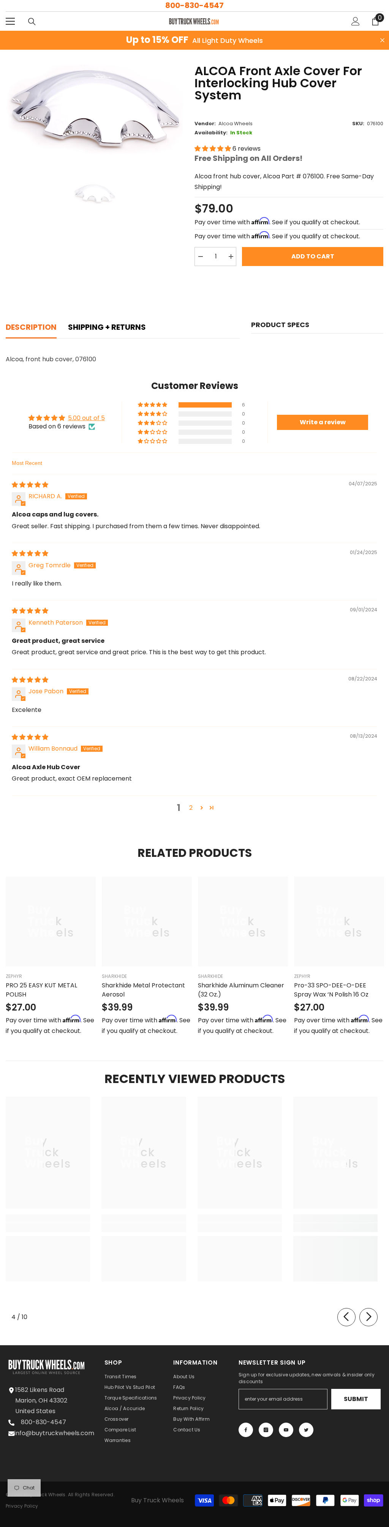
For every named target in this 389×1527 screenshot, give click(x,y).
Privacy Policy (22, 1506)
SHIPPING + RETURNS (107, 327)
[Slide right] (368, 1317)
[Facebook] (246, 1430)
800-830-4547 (194, 5)
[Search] (31, 21)
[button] (213, 148)
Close (382, 40)
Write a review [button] (323, 422)
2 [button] (191, 807)
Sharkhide (114, 976)
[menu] (10, 21)
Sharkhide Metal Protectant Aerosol (143, 990)
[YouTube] (286, 1430)
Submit (356, 1399)
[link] (48, 1227)
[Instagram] (266, 1430)
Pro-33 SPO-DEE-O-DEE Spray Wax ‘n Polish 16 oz (331, 990)
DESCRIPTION (31, 327)
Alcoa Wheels (235, 123)
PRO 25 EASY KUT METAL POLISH (41, 990)
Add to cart (312, 256)
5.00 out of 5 (86, 418)
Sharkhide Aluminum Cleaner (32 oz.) (241, 990)
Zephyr (14, 976)
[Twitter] (306, 1430)
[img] (30, 484)
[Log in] (355, 21)
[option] (94, 109)
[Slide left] (346, 1317)
